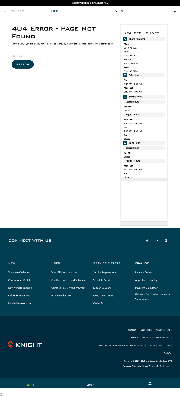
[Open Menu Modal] (5, 11)
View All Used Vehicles (64, 272)
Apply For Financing (146, 280)
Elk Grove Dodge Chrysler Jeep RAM (156, 361)
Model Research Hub (20, 303)
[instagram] (166, 240)
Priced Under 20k (61, 295)
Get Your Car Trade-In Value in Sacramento (152, 296)
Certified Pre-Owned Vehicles (68, 280)
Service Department (104, 272)
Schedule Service (102, 280)
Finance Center (143, 272)
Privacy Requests (163, 330)
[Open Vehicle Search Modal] (175, 11)
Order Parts (100, 303)
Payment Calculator (146, 287)
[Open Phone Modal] (116, 11)
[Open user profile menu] (167, 11)
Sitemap (151, 345)
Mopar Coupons (102, 287)
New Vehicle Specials (20, 287)
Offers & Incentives (19, 295)
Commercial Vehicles (20, 280)
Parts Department (103, 295)
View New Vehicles (19, 272)
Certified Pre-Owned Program (68, 287)
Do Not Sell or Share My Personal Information (150, 337)
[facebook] (147, 240)
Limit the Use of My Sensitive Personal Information (121, 345)
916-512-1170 (131, 63)
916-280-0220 (131, 71)
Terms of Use (164, 345)
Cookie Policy (146, 330)
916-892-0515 (131, 47)
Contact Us (132, 330)
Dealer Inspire (166, 366)
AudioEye (168, 353)
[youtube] (156, 240)
